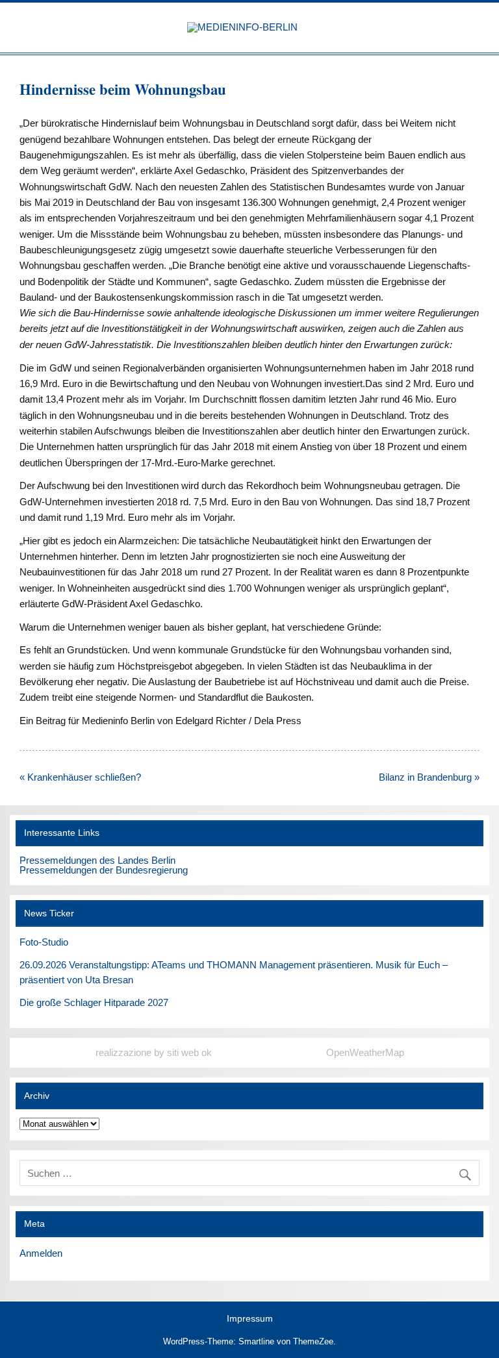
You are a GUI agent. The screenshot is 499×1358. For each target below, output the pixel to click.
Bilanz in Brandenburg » (429, 777)
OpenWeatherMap (365, 1052)
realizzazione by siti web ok (154, 1052)
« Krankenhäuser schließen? (80, 777)
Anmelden (40, 1253)
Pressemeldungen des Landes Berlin (97, 860)
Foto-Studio (43, 942)
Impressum (250, 1319)
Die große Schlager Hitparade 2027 (93, 1002)
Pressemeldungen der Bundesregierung (103, 869)
